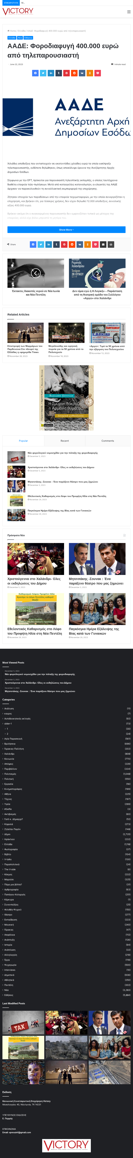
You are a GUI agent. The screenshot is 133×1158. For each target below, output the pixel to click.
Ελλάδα (21, 31)
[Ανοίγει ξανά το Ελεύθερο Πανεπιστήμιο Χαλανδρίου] (23, 1072)
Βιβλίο (7, 854)
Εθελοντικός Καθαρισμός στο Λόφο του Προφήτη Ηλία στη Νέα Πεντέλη (67, 496)
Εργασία (8, 784)
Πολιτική (9, 779)
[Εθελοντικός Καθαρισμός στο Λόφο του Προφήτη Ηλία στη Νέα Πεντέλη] (16, 501)
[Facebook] (35, 73)
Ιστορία (8, 944)
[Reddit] (74, 73)
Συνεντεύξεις (11, 904)
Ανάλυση (9, 708)
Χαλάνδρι (9, 753)
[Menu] (129, 13)
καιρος (8, 713)
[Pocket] (97, 73)
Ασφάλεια (9, 934)
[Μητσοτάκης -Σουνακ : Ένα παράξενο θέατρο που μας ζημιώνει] (16, 486)
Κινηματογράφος (13, 789)
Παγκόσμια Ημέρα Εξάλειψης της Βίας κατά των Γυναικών (59, 510)
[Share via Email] (103, 244)
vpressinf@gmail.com (20, 1132)
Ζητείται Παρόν (12, 829)
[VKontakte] (82, 73)
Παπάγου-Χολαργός (14, 894)
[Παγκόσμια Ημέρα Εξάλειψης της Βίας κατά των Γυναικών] (16, 515)
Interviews (9, 970)
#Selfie (8, 809)
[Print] (111, 244)
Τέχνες (8, 799)
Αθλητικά (9, 980)
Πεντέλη (8, 985)
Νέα (20, 37)
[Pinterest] (66, 73)
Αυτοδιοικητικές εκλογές (17, 718)
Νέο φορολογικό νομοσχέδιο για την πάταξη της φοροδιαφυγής (63, 453)
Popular (23, 440)
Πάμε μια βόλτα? (13, 884)
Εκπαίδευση (10, 919)
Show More (65, 229)
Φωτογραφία (11, 849)
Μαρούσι (9, 879)
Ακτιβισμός (10, 814)
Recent (65, 440)
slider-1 (8, 723)
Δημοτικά (9, 975)
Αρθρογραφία (11, 889)
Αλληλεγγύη (10, 955)
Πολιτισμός (10, 774)
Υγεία (7, 804)
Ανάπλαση (9, 950)
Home (12, 31)
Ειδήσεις (28, 37)
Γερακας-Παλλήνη (14, 748)
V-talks (8, 859)
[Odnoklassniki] (90, 73)
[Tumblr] (58, 73)
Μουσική (9, 924)
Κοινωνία (9, 759)
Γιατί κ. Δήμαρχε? (13, 819)
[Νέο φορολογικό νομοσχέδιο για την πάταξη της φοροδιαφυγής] (16, 457)
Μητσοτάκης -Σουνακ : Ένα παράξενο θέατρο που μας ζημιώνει (53, 2)
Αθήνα (7, 794)
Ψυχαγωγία (10, 965)
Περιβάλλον (10, 769)
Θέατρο (8, 914)
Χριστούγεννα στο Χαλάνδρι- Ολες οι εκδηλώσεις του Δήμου (61, 467)
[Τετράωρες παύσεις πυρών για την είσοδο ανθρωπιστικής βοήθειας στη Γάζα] (110, 1072)
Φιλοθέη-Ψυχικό (12, 909)
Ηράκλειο (9, 839)
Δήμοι (7, 834)
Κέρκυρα (9, 899)
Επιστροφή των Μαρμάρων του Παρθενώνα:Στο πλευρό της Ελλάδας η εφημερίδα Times (24, 349)
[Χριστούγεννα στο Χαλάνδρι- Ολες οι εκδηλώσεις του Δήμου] (16, 472)
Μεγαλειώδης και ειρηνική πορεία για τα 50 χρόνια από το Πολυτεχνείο (66, 349)
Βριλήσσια (9, 743)
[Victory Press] (17, 11)
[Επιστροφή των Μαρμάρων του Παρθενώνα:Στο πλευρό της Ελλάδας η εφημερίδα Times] (25, 333)
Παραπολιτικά (11, 864)
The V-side (10, 869)
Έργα (7, 960)
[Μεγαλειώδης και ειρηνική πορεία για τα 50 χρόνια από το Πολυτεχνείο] (66, 333)
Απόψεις (8, 764)
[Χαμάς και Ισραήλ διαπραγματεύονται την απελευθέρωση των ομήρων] (66, 1047)
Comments (108, 440)
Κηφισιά (8, 824)
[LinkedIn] (51, 73)
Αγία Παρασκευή (13, 738)
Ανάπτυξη (9, 939)
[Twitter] (43, 73)
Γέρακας (8, 929)
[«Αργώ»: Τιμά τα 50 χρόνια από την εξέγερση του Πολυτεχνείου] (107, 333)
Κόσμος (8, 874)
